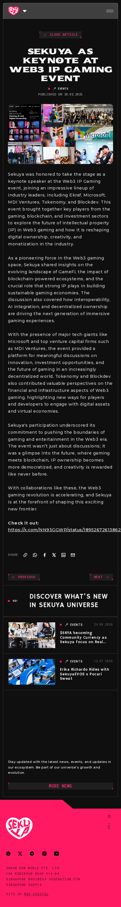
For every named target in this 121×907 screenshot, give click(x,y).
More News (60, 786)
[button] (24, 10)
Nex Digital (36, 894)
